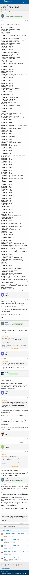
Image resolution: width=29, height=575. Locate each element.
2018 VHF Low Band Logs (11, 540)
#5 (27, 378)
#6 (27, 397)
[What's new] (27, 1)
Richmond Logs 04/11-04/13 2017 (14, 552)
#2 (27, 299)
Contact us (3, 573)
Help (23, 573)
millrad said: (4, 400)
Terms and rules (10, 573)
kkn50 (3, 9)
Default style (5, 571)
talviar (7, 294)
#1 (27, 20)
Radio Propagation (11, 541)
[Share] (26, 20)
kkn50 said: (4, 361)
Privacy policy (18, 573)
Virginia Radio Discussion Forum (14, 553)
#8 (27, 451)
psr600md (8, 446)
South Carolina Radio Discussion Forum (19, 535)
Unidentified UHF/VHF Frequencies (14, 533)
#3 (27, 328)
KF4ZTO (5, 553)
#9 (27, 484)
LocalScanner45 (7, 535)
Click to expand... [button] (14, 348)
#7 (27, 438)
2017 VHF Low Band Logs (11, 546)
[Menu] (2, 2)
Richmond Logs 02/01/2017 (12, 558)
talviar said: (4, 336)
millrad (7, 372)
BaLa (6, 433)
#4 (27, 358)
